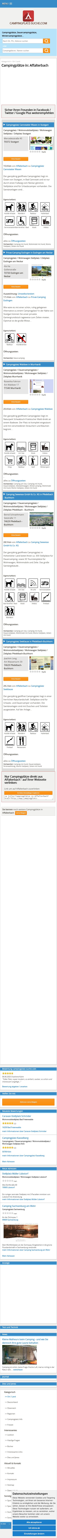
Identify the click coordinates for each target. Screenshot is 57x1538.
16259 (4, 1127)
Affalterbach (22, 165)
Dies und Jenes (9, 1383)
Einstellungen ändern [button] (34, 1533)
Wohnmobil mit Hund (37, 244)
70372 (7, 141)
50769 (4, 1151)
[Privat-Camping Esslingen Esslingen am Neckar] (41, 276)
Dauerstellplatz (9, 486)
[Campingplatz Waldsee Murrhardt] (41, 392)
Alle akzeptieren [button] (34, 1522)
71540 (7, 388)
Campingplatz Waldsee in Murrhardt (23, 364)
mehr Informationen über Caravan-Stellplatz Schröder (24, 1131)
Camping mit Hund (21, 244)
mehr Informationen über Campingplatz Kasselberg (23, 1155)
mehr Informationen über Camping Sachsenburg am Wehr (26, 1250)
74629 (7, 521)
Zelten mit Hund (17, 246)
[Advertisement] (28, 941)
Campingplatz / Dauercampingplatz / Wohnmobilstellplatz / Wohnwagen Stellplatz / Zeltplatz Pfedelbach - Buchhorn (25, 506)
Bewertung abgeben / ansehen (14, 1086)
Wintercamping (35, 486)
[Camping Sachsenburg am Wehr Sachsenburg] (21, 1242)
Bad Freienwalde (14, 1127)
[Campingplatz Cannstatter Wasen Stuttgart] (41, 149)
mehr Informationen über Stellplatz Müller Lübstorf (23, 1199)
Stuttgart (15, 141)
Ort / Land (16, 61)
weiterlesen (18, 1369)
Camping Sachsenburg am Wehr (19, 1206)
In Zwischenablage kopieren (28, 793)
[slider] (35, 151)
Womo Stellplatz (17, 488)
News (4, 1334)
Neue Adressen (9, 1168)
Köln (9, 1151)
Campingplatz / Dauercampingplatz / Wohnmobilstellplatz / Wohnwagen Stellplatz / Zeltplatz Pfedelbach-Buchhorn (25, 650)
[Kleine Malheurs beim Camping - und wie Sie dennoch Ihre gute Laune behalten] (19, 1364)
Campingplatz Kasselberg (15, 1137)
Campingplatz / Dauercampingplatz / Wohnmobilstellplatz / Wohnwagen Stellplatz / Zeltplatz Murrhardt (25, 373)
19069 (4, 1187)
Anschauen (15, 159)
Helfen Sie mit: (9, 1093)
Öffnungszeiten (18, 241)
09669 (4, 1219)
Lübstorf (11, 1187)
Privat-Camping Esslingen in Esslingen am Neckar (29, 252)
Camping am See (20, 484)
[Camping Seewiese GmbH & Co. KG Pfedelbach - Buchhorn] (41, 525)
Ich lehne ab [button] (34, 1528)
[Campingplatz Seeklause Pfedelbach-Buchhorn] (41, 669)
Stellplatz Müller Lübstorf (15, 1173)
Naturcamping (19, 358)
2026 (4, 1524)
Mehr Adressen (8, 1161)
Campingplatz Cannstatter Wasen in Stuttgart (27, 124)
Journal (5, 1376)
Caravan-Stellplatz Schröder (16, 1116)
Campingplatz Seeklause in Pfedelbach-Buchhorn (29, 641)
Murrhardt (16, 388)
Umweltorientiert (26, 293)
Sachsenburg (12, 1219)
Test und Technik (10, 1327)
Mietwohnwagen (22, 486)
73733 (7, 272)
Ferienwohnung (9, 766)
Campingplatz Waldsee (42, 408)
